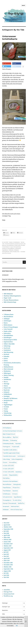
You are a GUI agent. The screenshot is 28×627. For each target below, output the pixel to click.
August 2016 (7, 571)
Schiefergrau (7, 494)
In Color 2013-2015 (8, 465)
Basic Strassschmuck (9, 434)
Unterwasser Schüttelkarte (9, 37)
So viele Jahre (17, 500)
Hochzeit (6, 354)
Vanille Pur (21, 503)
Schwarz (14, 494)
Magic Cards (7, 298)
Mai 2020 (6, 523)
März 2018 (7, 537)
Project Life (7, 388)
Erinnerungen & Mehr (10, 339)
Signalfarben (5, 250)
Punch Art (7, 390)
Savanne (15, 490)
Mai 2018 (6, 533)
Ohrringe (6, 383)
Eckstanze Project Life (20, 243)
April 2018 (7, 535)
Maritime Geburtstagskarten (12, 296)
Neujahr (6, 377)
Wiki (3, 614)
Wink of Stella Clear (14, 251)
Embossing (13, 440)
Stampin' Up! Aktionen (10, 398)
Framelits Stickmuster (9, 456)
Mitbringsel (7, 373)
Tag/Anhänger (8, 404)
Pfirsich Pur (16, 487)
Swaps (6, 402)
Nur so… (6, 381)
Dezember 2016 (8, 562)
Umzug (6, 411)
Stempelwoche (8, 400)
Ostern (6, 386)
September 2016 (8, 569)
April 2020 (7, 525)
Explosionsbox (8, 341)
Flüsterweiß (17, 245)
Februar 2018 (7, 539)
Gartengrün (21, 456)
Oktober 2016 (7, 567)
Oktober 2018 (7, 527)
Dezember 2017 (8, 544)
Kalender (6, 356)
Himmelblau (13, 462)
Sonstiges (7, 396)
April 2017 (7, 558)
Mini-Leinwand (8, 369)
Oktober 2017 (7, 546)
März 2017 (7, 560)
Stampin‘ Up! (6, 606)
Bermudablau (7, 437)
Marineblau (6, 478)
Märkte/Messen (8, 367)
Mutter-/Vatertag (9, 375)
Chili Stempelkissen (9, 243)
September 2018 (8, 529)
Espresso (18, 443)
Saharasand (18, 248)
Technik (6, 407)
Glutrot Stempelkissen (15, 246)
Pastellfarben (7, 487)
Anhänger (7, 318)
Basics (6, 323)
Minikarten (7, 371)
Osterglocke (17, 484)
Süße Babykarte (8, 293)
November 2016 (8, 564)
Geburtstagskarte (16, 459)
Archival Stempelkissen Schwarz (12, 431)
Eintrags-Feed (8, 592)
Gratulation (7, 350)
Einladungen (7, 337)
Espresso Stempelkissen (8, 245)
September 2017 (8, 548)
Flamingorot (6, 446)
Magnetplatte (13, 475)
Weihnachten (8, 415)
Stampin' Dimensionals (9, 503)
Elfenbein (6, 440)
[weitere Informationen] (23, 66)
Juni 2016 (6, 575)
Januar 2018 (7, 541)
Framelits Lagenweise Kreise (11, 453)
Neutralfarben (11, 248)
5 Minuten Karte (8, 314)
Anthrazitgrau (7, 428)
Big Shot (15, 437)
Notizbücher (7, 379)
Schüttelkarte (16, 242)
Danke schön (8, 331)
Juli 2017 (6, 552)
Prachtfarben (7, 490)
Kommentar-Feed (9, 594)
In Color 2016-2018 (8, 472)
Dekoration (7, 333)
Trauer (6, 409)
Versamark (6, 506)
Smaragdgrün (7, 500)
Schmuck (6, 392)
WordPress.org (8, 596)
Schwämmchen (7, 497)
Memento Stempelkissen (10, 481)
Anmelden (7, 589)
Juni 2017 (6, 554)
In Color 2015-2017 (8, 468)
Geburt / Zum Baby (9, 344)
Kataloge (5, 603)
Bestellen (5, 610)
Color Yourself (8, 329)
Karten (11, 242)
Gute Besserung (8, 352)
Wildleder (11, 250)
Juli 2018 (6, 531)
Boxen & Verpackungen (11, 327)
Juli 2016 (6, 573)
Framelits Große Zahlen (10, 450)
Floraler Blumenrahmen (11, 300)
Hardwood (4, 248)
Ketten (6, 360)
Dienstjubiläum (8, 335)
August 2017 (7, 550)
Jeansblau (18, 472)
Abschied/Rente (8, 316)
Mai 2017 (6, 556)
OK (17, 625)
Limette (5, 475)
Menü (23, 5)
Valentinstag (7, 413)
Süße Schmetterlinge (10, 302)
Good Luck (7, 348)
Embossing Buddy (8, 443)
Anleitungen (7, 321)
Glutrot (5, 462)
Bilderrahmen (8, 325)
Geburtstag (7, 346)
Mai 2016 (6, 577)
